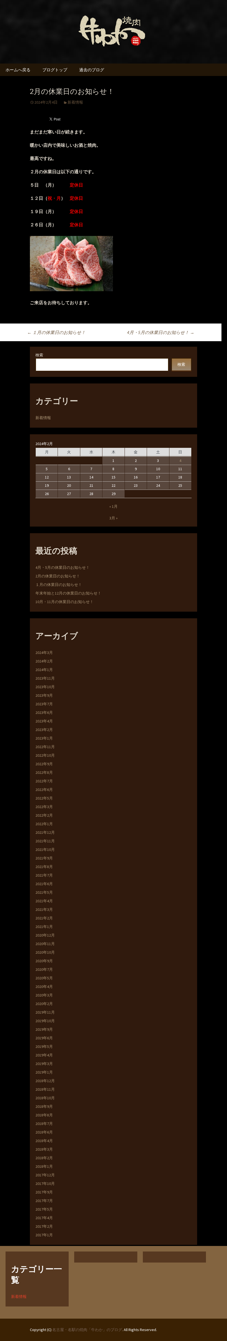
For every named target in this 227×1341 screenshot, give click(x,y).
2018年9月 (44, 1106)
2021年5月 (44, 892)
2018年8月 (44, 1115)
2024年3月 (44, 652)
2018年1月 (44, 1166)
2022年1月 (44, 823)
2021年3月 (44, 909)
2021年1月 (44, 926)
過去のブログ (91, 69)
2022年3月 (44, 806)
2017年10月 (45, 1183)
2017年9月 (44, 1192)
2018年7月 (44, 1123)
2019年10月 (45, 1020)
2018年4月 (44, 1140)
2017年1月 (44, 1234)
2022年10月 (45, 755)
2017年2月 (44, 1226)
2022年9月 (44, 763)
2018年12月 (45, 1080)
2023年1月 (44, 738)
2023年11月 (45, 678)
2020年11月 (45, 943)
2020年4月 (44, 986)
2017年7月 (44, 1200)
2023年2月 (44, 729)
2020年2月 (44, 1003)
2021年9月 (44, 858)
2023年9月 (44, 695)
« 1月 (113, 506)
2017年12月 (45, 1174)
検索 (39, 355)
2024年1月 (44, 669)
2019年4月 (44, 1055)
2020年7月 (44, 969)
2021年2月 (44, 918)
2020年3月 (44, 995)
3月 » (113, 518)
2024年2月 (44, 661)
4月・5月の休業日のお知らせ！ (160, 332)
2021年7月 (44, 875)
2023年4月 (44, 721)
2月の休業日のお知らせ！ (57, 576)
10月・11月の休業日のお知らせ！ (64, 601)
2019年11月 (45, 1012)
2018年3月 (44, 1149)
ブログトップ (54, 69)
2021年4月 (44, 900)
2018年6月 (44, 1132)
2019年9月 (44, 1029)
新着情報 (75, 102)
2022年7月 (44, 781)
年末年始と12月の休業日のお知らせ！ (68, 593)
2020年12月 (45, 935)
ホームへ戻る (18, 69)
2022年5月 (44, 798)
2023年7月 (44, 703)
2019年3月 (44, 1063)
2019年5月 (44, 1046)
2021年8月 (44, 866)
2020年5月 (44, 977)
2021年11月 (45, 840)
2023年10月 (45, 686)
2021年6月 (44, 883)
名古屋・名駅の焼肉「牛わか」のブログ (87, 1329)
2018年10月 (45, 1097)
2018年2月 (44, 1157)
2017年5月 (44, 1209)
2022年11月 (45, 746)
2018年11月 (45, 1089)
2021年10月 (45, 849)
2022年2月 (44, 815)
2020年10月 (45, 952)
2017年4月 (44, 1217)
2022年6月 (44, 789)
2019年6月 (44, 1037)
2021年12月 (45, 832)
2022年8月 (44, 772)
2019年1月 (44, 1072)
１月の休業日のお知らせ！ (56, 332)
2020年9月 (44, 960)
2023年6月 (44, 712)
